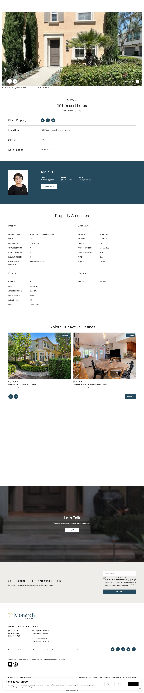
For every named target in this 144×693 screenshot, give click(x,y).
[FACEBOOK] (113, 649)
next (15, 81)
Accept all (133, 684)
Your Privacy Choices (72, 690)
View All (130, 397)
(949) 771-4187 (13, 631)
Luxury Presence (24, 678)
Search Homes (51, 650)
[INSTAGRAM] (118, 649)
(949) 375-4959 (66, 180)
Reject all (109, 684)
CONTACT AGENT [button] (49, 186)
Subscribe (119, 592)
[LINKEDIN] (123, 649)
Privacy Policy (125, 585)
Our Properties (22, 650)
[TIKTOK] (134, 649)
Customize (121, 684)
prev (9, 81)
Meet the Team (67, 650)
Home (10, 650)
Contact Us (80, 650)
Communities (37, 650)
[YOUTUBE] (128, 649)
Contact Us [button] (72, 530)
